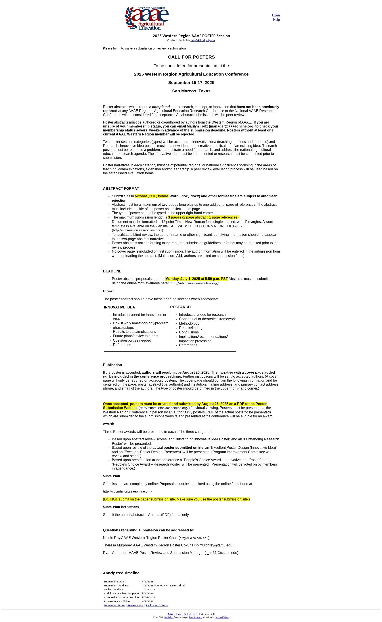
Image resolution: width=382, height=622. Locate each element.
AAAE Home (175, 614)
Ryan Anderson (195, 617)
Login (276, 15)
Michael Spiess (222, 617)
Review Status (135, 605)
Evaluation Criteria (157, 605)
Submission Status (114, 605)
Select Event (191, 614)
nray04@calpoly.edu (203, 40)
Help (276, 20)
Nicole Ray (169, 617)
